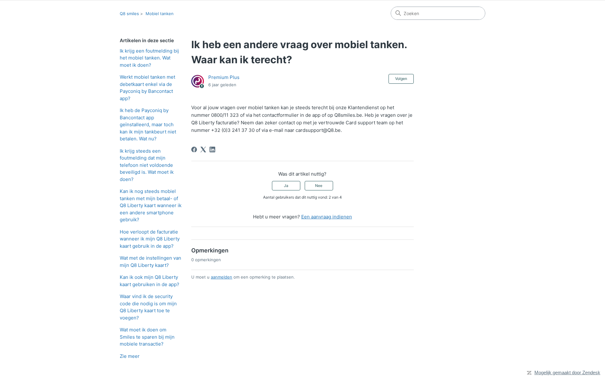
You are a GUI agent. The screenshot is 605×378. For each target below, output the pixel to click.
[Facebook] (194, 149)
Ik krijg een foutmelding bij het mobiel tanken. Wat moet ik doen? (149, 58)
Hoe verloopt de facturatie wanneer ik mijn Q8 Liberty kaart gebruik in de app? (150, 239)
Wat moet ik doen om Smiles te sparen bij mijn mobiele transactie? (147, 337)
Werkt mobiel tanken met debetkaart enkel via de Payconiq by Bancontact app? (147, 87)
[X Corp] (203, 149)
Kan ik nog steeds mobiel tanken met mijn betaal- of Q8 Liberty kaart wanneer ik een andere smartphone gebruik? (151, 205)
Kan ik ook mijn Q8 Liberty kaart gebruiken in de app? (149, 280)
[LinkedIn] (212, 149)
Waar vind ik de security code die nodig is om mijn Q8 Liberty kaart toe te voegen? (148, 307)
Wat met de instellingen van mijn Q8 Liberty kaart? (150, 261)
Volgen (401, 78)
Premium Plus (223, 77)
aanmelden (221, 276)
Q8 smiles (129, 13)
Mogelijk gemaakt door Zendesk (567, 372)
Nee (318, 185)
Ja (286, 185)
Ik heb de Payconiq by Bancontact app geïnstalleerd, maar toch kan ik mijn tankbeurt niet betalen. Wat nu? (148, 124)
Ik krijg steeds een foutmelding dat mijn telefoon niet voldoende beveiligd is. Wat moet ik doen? (147, 165)
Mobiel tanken (160, 13)
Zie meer (130, 356)
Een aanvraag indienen (326, 217)
